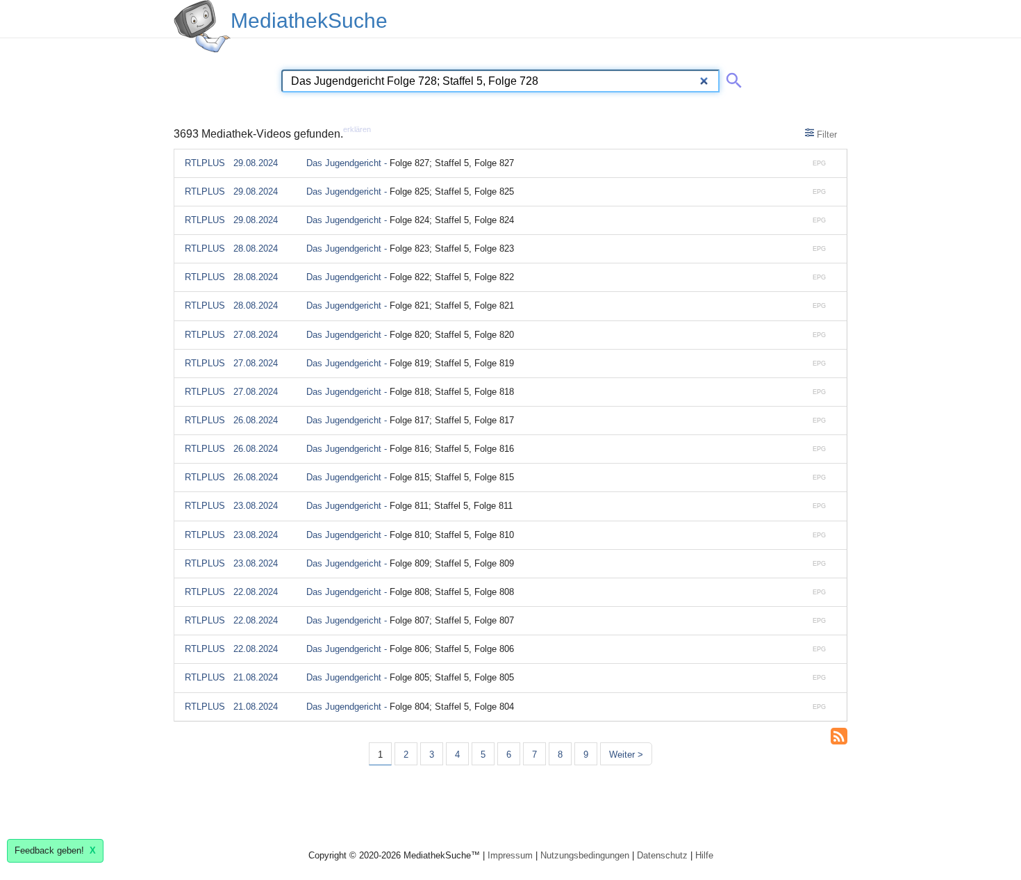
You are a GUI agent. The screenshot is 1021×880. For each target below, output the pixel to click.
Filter (825, 134)
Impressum (510, 855)
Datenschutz (662, 855)
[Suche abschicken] (731, 78)
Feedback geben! (55, 850)
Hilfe (704, 855)
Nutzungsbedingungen (584, 855)
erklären (357, 129)
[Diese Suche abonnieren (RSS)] (839, 734)
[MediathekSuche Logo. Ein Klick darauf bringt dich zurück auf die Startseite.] (202, 26)
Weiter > (626, 754)
